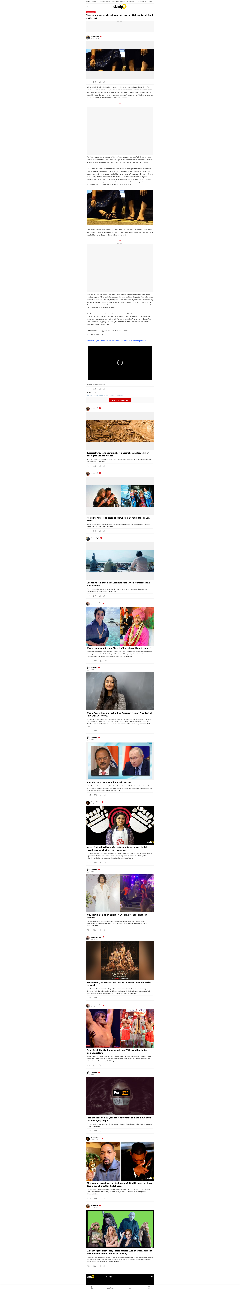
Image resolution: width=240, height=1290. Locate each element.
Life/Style (93, 804)
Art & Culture (90, 12)
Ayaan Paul (94, 408)
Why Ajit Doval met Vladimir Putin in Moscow (109, 782)
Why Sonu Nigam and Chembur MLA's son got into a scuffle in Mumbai (117, 916)
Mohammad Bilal (96, 603)
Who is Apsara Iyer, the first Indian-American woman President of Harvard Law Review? (119, 714)
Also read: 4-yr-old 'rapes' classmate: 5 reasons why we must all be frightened (116, 341)
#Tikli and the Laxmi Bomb (116, 395)
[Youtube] (110, 1276)
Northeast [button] (95, 1)
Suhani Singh (95, 36)
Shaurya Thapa (95, 802)
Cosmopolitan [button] (130, 1)
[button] (101, 36)
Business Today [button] (105, 1)
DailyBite (94, 667)
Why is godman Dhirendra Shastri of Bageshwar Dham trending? (119, 648)
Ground (93, 1006)
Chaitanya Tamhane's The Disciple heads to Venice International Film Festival (118, 584)
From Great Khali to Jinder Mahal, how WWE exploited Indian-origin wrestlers (117, 1051)
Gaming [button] (122, 1)
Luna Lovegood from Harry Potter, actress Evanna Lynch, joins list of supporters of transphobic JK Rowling (119, 1252)
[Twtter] (102, 1277)
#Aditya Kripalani (103, 395)
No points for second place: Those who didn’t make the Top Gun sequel (118, 519)
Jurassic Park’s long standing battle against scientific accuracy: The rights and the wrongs (118, 454)
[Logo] (90, 1277)
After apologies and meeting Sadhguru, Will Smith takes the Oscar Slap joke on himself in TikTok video (119, 1184)
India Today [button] (115, 1)
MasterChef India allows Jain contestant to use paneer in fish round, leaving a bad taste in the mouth (117, 848)
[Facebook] (106, 1277)
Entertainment (94, 939)
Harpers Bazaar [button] (142, 1)
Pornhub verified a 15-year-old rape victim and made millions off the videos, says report (119, 1119)
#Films (96, 395)
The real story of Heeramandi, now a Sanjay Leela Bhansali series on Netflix (119, 984)
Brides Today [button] (153, 1)
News (92, 604)
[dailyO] (120, 6)
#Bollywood (90, 395)
